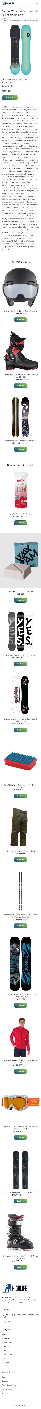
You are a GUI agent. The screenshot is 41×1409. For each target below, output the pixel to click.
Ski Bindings (6, 1346)
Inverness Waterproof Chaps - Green (20, 851)
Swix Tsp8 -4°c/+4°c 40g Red (20, 514)
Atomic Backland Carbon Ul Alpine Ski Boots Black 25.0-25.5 (20, 376)
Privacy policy (7, 1389)
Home (4, 18)
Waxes (24, 80)
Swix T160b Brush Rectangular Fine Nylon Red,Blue (20, 786)
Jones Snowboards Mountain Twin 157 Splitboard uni (20, 995)
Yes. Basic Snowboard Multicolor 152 (20, 655)
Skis (3, 1359)
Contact (5, 1381)
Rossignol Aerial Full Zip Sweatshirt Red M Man (20, 1061)
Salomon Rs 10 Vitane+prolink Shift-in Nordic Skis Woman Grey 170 (20, 916)
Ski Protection (7, 1355)
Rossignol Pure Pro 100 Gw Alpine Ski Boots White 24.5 (20, 1257)
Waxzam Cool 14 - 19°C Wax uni (20, 591)
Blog (3, 1377)
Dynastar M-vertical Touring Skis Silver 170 (20, 1192)
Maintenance (16, 80)
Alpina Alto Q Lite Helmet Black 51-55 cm (20, 311)
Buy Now (9, 98)
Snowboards (6, 1363)
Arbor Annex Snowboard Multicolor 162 (20, 441)
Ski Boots (5, 1350)
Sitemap (5, 1393)
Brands (4, 1334)
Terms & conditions (9, 1385)
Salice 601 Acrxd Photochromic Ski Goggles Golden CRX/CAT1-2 (20, 1127)
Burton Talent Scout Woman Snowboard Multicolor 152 (20, 720)
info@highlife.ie (7, 1322)
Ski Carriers (6, 1338)
